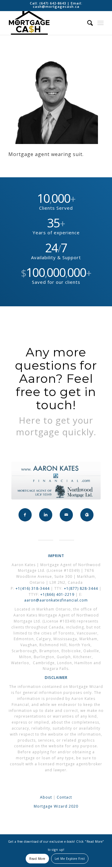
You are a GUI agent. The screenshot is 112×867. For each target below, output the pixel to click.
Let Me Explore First (70, 858)
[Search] (87, 23)
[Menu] (100, 23)
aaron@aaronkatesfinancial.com (56, 600)
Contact (64, 797)
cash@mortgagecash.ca (56, 6)
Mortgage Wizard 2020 (56, 806)
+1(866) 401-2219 (57, 594)
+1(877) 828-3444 (81, 588)
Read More (37, 858)
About (46, 797)
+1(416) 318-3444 (33, 588)
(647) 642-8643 (53, 3)
